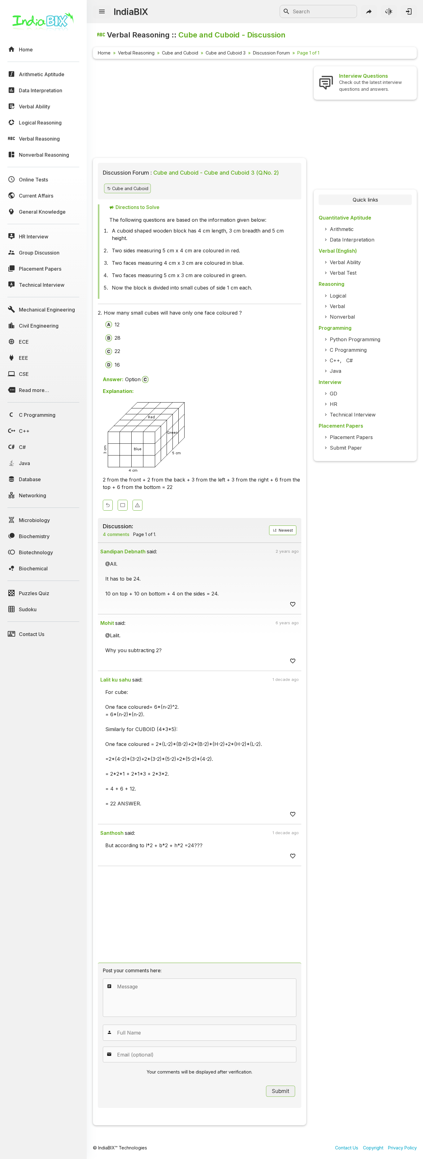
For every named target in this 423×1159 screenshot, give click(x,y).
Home (104, 52)
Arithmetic (342, 229)
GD (333, 393)
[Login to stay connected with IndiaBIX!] (409, 11)
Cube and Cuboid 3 (226, 52)
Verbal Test (343, 273)
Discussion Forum (271, 52)
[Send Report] (137, 505)
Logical (338, 296)
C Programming (348, 350)
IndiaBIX (131, 11)
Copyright (373, 1147)
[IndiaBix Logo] (43, 24)
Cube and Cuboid (180, 52)
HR (333, 404)
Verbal (337, 306)
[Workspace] (123, 505)
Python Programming (355, 339)
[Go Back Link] (108, 505)
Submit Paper (346, 448)
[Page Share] (369, 11)
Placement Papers (351, 437)
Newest (285, 530)
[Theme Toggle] (389, 11)
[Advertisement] (199, 109)
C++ (335, 360)
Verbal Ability (345, 262)
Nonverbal (342, 317)
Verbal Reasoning (136, 52)
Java (335, 371)
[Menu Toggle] (102, 11)
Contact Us (346, 1147)
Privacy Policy (402, 1147)
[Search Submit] (286, 11)
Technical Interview (353, 415)
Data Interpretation (352, 240)
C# (349, 360)
